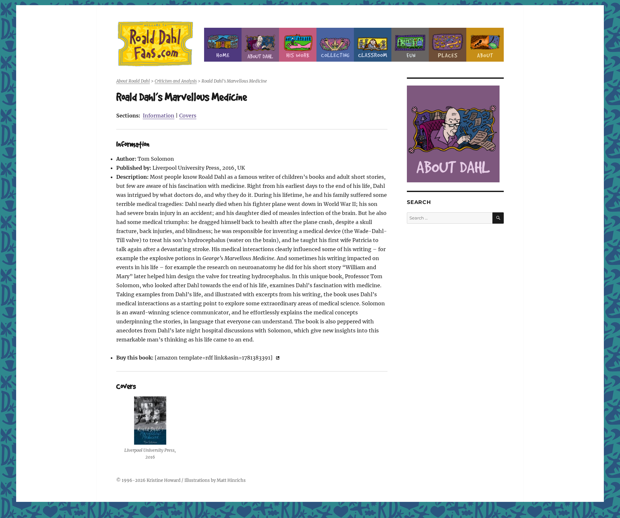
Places (447, 45)
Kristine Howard (164, 480)
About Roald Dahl (260, 45)
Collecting (335, 45)
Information (158, 115)
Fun (410, 45)
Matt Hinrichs (231, 480)
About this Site (485, 45)
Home (223, 45)
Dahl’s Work (297, 45)
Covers (187, 115)
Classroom (372, 45)
